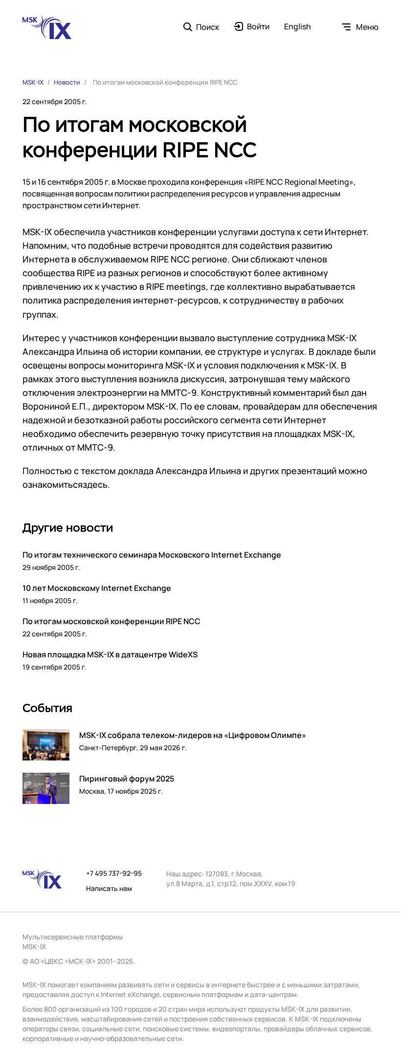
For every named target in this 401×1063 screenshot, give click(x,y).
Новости (67, 82)
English (297, 27)
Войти (258, 27)
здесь (95, 484)
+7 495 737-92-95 (114, 873)
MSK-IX (33, 82)
